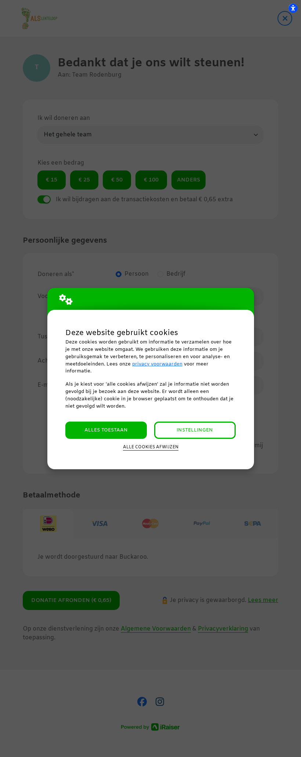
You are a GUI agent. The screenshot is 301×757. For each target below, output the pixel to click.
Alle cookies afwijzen (150, 447)
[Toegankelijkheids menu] (293, 8)
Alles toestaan (106, 430)
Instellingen (195, 430)
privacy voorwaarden (157, 364)
